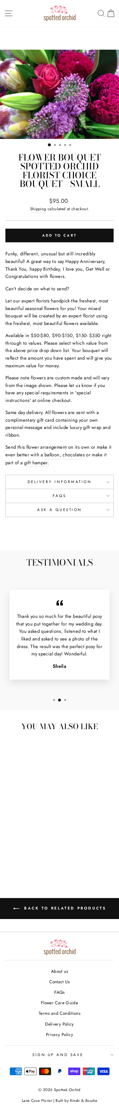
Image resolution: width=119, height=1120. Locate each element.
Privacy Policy (59, 1034)
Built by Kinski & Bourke (76, 1100)
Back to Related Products (64, 908)
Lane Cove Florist (37, 1100)
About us (59, 971)
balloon (52, 454)
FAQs (59, 495)
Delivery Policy (59, 1024)
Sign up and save (57, 1054)
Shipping (38, 209)
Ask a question (59, 509)
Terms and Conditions (59, 1013)
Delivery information (60, 481)
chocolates (74, 454)
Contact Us (59, 981)
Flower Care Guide (59, 1002)
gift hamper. (36, 462)
